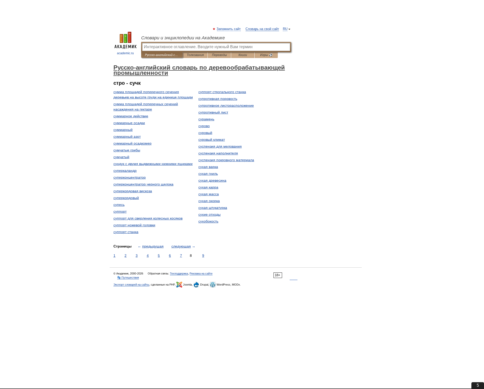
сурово (204, 126)
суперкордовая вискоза (132, 191)
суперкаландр (125, 171)
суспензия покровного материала (226, 160)
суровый (205, 133)
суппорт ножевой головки (134, 225)
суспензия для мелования (220, 146)
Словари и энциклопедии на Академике (183, 37)
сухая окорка (209, 201)
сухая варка (208, 167)
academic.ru (125, 53)
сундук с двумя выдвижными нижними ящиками (153, 164)
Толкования (195, 55)
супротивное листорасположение (226, 105)
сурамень (206, 119)
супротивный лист (213, 112)
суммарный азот (127, 136)
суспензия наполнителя (218, 153)
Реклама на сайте (201, 273)
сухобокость (208, 221)
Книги (242, 55)
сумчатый (121, 157)
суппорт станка (125, 232)
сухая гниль (208, 174)
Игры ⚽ (266, 55)
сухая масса (208, 194)
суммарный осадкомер (132, 143)
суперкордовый (126, 198)
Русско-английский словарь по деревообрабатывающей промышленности (162, 55)
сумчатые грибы (126, 150)
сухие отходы (209, 214)
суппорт (120, 211)
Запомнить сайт (229, 29)
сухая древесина (212, 180)
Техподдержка (179, 273)
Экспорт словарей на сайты (131, 284)
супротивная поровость (217, 99)
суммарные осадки (129, 123)
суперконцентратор (129, 177)
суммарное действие (130, 116)
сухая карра (208, 187)
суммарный (123, 130)
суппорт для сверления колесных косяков (148, 218)
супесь (119, 205)
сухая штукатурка (212, 208)
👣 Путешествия (128, 277)
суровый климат (211, 139)
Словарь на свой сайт (262, 29)
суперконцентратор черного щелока (143, 184)
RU (285, 29)
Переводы (219, 55)
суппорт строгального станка (222, 92)
